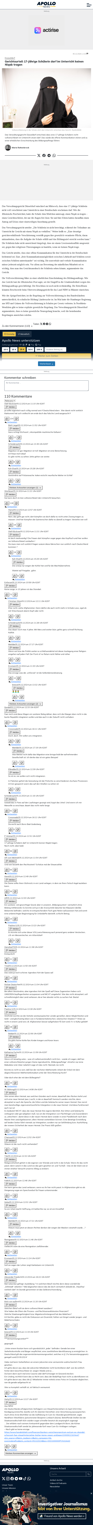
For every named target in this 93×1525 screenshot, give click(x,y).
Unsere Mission (9, 1488)
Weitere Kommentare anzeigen (19, 1453)
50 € (30, 349)
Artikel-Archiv (56, 1480)
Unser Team (7, 1485)
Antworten (12, 422)
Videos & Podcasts (58, 1483)
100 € (39, 349)
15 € (14, 349)
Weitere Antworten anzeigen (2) (24, 704)
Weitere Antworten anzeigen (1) (24, 487)
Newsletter (55, 1486)
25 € (22, 349)
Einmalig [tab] (10, 334)
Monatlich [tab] (24, 334)
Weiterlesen (45, 363)
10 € (6, 349)
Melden (11, 407)
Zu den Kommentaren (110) (16, 325)
